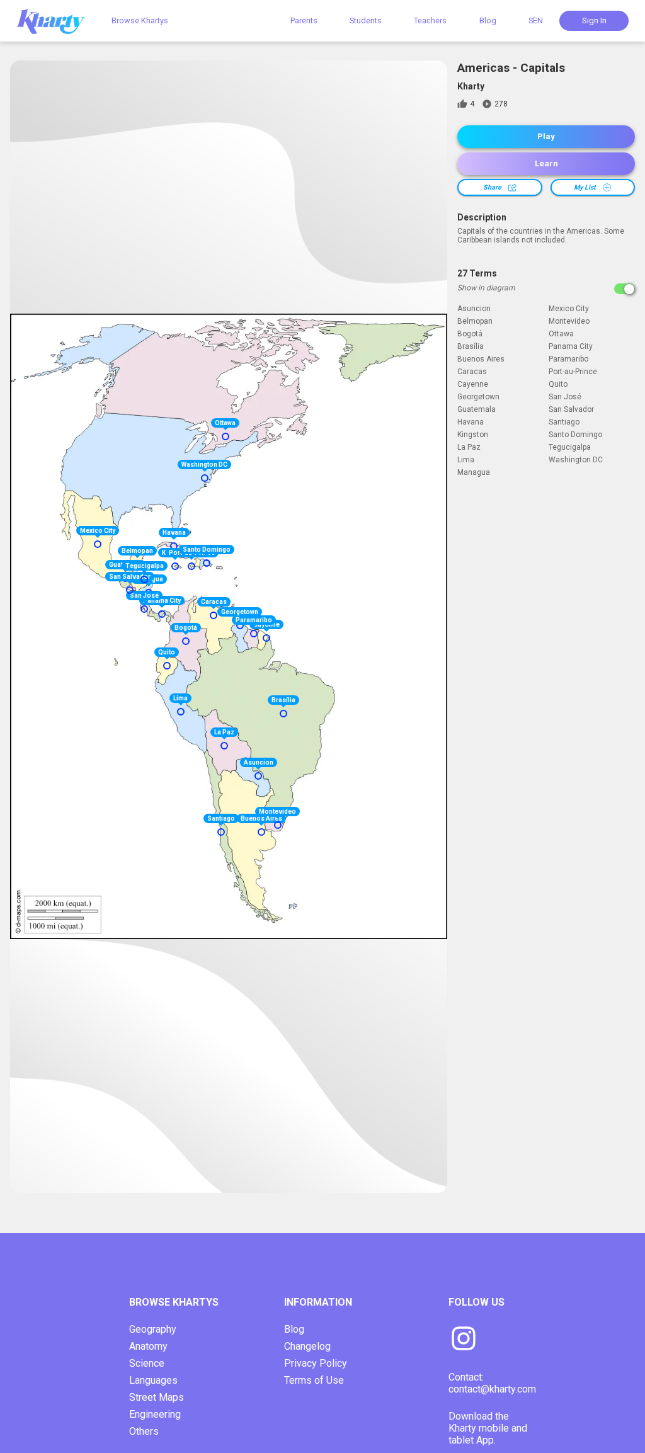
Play (546, 136)
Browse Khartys (139, 20)
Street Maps (156, 1397)
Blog (487, 20)
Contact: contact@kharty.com (492, 1383)
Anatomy (148, 1346)
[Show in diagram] (624, 288)
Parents (303, 20)
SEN (535, 20)
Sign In (594, 20)
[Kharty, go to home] (56, 20)
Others (144, 1431)
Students (366, 20)
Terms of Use (314, 1380)
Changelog (307, 1346)
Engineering (155, 1414)
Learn (546, 163)
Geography (152, 1329)
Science (146, 1363)
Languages (153, 1380)
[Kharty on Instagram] (463, 1339)
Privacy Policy (315, 1363)
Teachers (430, 20)
